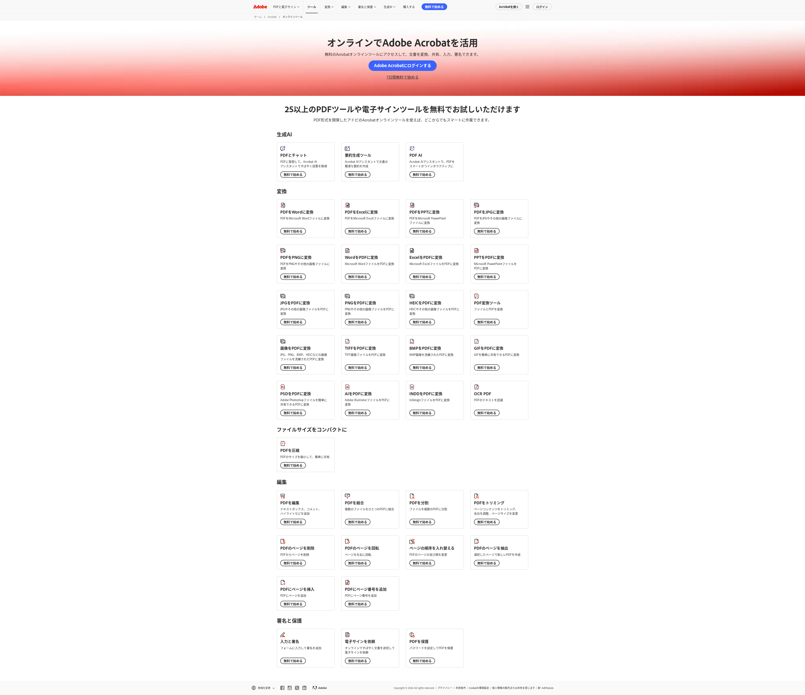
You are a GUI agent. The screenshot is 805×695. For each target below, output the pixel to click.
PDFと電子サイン (284, 6)
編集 (344, 6)
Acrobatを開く (509, 6)
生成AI (388, 6)
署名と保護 (365, 6)
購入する (409, 6)
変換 (327, 6)
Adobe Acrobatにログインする (402, 65)
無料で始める (434, 6)
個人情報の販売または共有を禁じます (513, 688)
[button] (527, 6)
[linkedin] (304, 688)
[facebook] (282, 688)
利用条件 (461, 688)
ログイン (542, 6)
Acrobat (272, 17)
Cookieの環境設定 (479, 688)
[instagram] (290, 688)
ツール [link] (311, 6)
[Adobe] (260, 6)
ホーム (258, 17)
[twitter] (297, 688)
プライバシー (445, 688)
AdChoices (547, 688)
